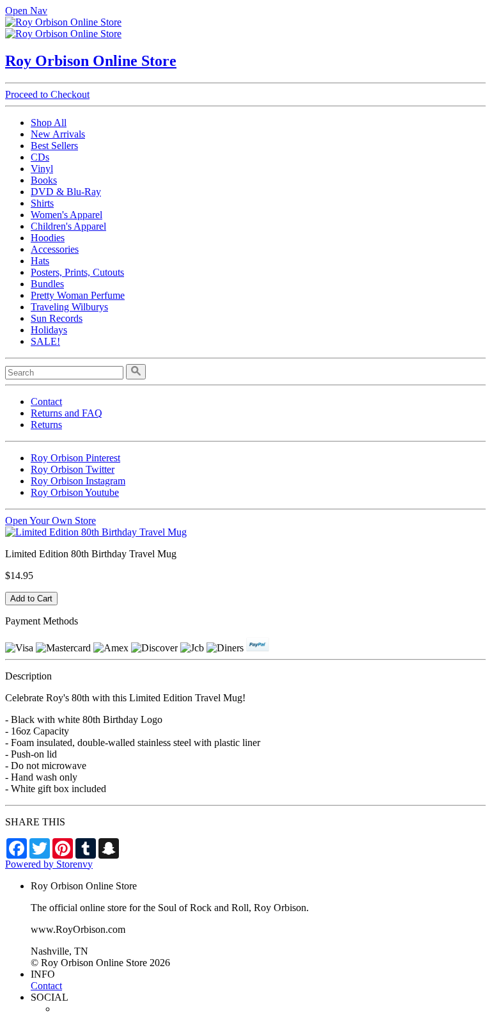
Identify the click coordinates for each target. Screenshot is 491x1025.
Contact (46, 401)
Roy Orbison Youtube (75, 492)
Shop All (48, 122)
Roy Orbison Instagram (78, 480)
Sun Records (56, 318)
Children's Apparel (68, 226)
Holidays (49, 329)
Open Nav (26, 10)
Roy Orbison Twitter (72, 469)
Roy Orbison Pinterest (75, 457)
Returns (46, 424)
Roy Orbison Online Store (90, 60)
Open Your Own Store (50, 520)
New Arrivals (58, 134)
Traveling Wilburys (69, 306)
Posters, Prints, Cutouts (77, 272)
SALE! (45, 341)
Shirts (42, 203)
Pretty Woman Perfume (78, 295)
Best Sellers (54, 145)
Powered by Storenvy (49, 864)
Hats (40, 260)
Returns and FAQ (66, 413)
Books (44, 180)
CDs (40, 157)
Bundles (47, 283)
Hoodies (48, 237)
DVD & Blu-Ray (66, 191)
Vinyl (42, 168)
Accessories (55, 249)
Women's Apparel (66, 214)
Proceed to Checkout (47, 94)
